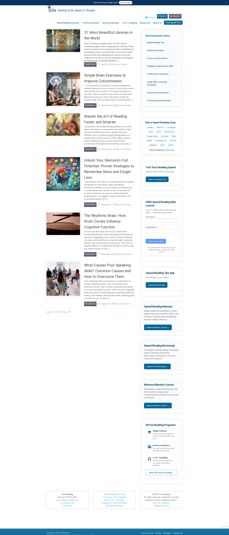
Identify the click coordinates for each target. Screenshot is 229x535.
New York (160, 127)
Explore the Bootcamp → (157, 366)
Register (176, 16)
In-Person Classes (90, 23)
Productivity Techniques (158, 74)
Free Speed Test (173, 22)
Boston (149, 140)
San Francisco (169, 132)
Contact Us (67, 505)
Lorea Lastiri (124, 303)
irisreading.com (67, 503)
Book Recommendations (158, 92)
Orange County (152, 136)
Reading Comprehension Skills (160, 66)
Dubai (162, 145)
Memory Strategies (155, 50)
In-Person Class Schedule (114, 497)
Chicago (150, 127)
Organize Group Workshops (114, 503)
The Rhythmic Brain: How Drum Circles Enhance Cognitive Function (105, 221)
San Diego (164, 136)
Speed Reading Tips (155, 42)
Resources (145, 23)
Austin (159, 132)
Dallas (174, 136)
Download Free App (156, 285)
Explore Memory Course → (157, 405)
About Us (157, 23)
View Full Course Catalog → (161, 472)
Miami (151, 132)
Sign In (163, 16)
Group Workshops (110, 23)
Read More (90, 64)
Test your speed (125, 3)
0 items (152, 17)
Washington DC (161, 140)
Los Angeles (171, 127)
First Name (151, 217)
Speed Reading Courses (68, 23)
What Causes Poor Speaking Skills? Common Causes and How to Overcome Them (107, 271)
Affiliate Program (161, 505)
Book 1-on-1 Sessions (114, 500)
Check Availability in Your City (161, 150)
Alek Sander (121, 64)
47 (69, 311)
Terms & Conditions (161, 503)
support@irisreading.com (67, 500)
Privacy (158, 533)
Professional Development (159, 100)
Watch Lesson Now (155, 241)
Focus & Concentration (157, 58)
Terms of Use (147, 533)
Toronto (173, 140)
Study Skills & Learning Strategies (157, 83)
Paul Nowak (125, 105)
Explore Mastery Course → (157, 327)
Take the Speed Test (157, 179)
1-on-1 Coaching (129, 23)
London (170, 145)
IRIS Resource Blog (114, 505)
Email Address (152, 227)
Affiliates (167, 533)
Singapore (153, 145)
